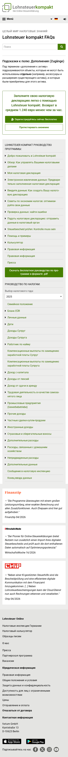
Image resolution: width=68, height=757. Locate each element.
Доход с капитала (18, 372)
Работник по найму (18, 344)
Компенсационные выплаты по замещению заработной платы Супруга (33, 363)
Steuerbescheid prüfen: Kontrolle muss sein (31, 229)
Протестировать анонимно (34, 127)
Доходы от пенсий (18, 378)
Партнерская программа (17, 655)
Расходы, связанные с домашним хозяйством (27, 449)
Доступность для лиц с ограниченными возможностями (26, 692)
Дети (10, 324)
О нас (5, 643)
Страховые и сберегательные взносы (29, 433)
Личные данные (16, 317)
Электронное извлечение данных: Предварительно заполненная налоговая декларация (33, 181)
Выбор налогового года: (19, 291)
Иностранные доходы (20, 427)
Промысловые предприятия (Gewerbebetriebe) (24, 405)
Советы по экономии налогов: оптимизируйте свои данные (31, 203)
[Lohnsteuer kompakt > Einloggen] (64, 19)
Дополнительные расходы (22, 440)
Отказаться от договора (17, 710)
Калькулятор (15, 242)
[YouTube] (56, 749)
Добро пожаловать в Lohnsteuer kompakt (31, 155)
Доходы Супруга (17, 337)
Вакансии (8, 660)
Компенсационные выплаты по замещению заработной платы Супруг (33, 352)
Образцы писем (11, 636)
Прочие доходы (16, 413)
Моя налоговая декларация (23, 173)
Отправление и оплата (15, 705)
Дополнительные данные (22, 464)
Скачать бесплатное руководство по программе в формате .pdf (34, 272)
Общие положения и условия (19, 680)
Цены (5, 700)
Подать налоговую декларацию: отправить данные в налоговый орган (33, 220)
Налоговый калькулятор (17, 631)
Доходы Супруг (16, 330)
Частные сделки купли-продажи (26, 420)
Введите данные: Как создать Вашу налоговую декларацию (33, 192)
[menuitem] (53, 19)
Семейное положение (20, 304)
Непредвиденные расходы (23, 457)
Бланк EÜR (13, 310)
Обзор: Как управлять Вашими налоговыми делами (33, 164)
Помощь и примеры (19, 235)
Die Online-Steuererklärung (26, 11)
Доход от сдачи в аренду (22, 385)
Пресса (11, 262)
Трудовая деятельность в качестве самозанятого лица (33, 394)
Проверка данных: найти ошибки (27, 211)
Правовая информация (21, 249)
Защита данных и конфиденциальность (26, 685)
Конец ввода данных (19, 477)
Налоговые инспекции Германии (21, 625)
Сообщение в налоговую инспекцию (28, 471)
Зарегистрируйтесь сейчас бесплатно (35, 119)
